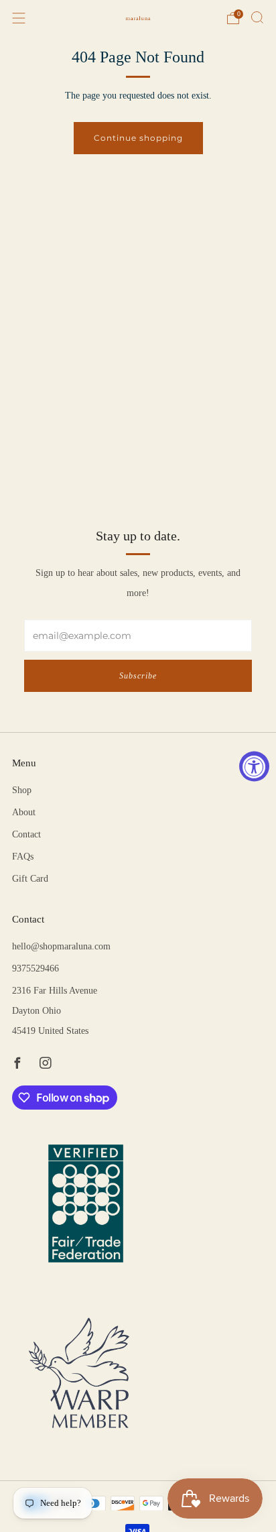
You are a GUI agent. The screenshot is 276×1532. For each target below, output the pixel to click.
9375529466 (35, 968)
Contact (26, 834)
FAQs (22, 856)
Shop (21, 790)
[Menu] (18, 18)
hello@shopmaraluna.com (61, 946)
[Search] (257, 17)
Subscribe (138, 676)
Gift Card (30, 879)
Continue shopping (138, 138)
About (24, 812)
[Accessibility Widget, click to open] (254, 766)
